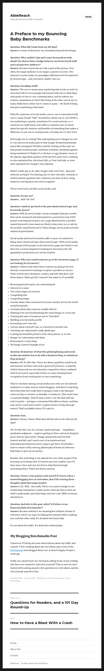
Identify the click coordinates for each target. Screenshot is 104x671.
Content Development (55, 578)
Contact (14, 655)
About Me (15, 649)
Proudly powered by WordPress (34, 663)
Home (13, 643)
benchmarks (16, 550)
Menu (88, 17)
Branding (41, 578)
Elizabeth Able (16, 578)
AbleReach (20, 15)
